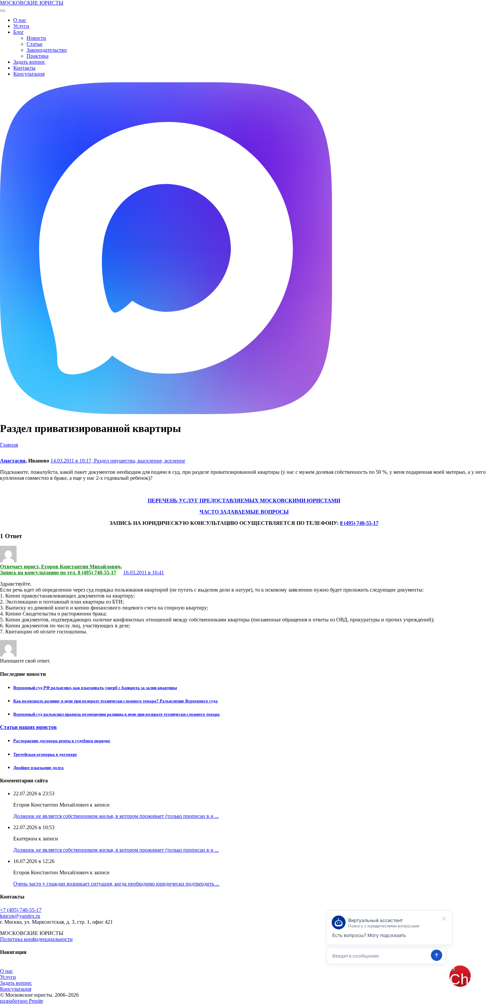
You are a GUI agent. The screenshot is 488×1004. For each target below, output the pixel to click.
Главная (9, 445)
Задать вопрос (29, 62)
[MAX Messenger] (166, 412)
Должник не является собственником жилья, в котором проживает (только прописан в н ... (116, 816)
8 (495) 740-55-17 (359, 523)
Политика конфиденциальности (36, 939)
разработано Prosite (21, 1001)
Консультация (28, 74)
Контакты (24, 68)
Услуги (21, 26)
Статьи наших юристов (28, 727)
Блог (18, 32)
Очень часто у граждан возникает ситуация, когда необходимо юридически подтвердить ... (116, 884)
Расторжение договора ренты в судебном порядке (61, 740)
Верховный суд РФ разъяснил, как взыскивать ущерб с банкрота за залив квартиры (95, 687)
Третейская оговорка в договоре (45, 754)
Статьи (34, 44)
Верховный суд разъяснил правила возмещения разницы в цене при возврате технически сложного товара (116, 714)
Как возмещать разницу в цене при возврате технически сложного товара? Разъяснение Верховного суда (115, 700)
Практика (37, 56)
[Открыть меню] (2, 11)
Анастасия (13, 461)
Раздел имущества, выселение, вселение (139, 461)
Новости (36, 38)
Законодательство (47, 50)
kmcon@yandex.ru (20, 916)
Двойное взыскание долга (38, 767)
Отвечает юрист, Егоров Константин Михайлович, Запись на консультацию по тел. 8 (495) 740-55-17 (61, 569)
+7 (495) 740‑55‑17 (20, 910)
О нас (19, 20)
